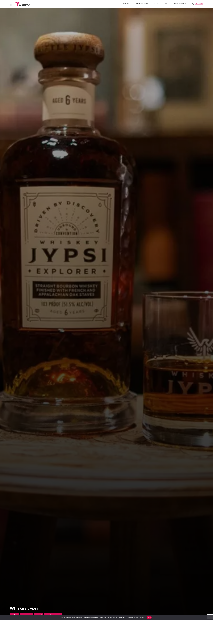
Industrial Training (179, 3)
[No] (210, 618)
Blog (165, 3)
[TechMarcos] (20, 3)
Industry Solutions (141, 3)
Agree (149, 617)
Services (126, 3)
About (156, 3)
